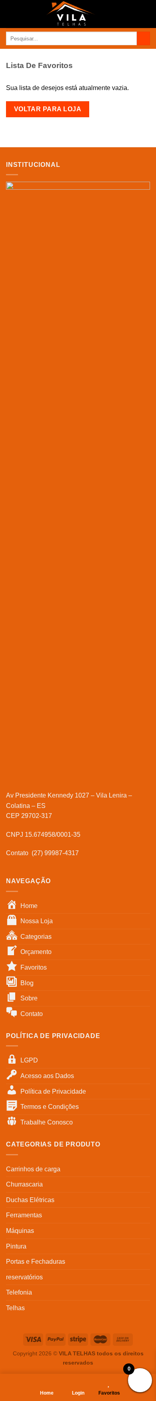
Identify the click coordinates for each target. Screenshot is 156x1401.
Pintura (16, 1246)
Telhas (15, 1308)
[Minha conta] (132, 14)
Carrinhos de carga (33, 1169)
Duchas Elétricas (30, 1200)
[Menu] (11, 14)
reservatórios (24, 1277)
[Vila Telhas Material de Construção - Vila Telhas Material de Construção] (70, 14)
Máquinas (20, 1230)
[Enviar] (143, 38)
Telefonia (19, 1292)
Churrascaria (24, 1184)
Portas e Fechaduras (35, 1261)
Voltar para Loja (47, 109)
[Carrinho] (146, 14)
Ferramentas (24, 1215)
